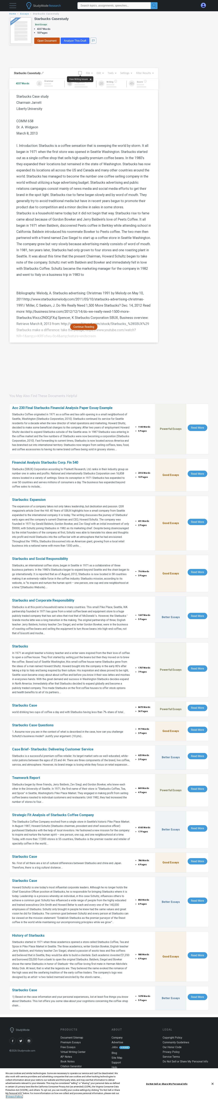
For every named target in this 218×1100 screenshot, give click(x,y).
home (12, 14)
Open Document (47, 40)
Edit (99, 73)
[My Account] (205, 5)
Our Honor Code (172, 1047)
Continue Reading (83, 326)
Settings (124, 73)
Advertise (117, 1042)
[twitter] (22, 1043)
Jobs (115, 1047)
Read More (197, 427)
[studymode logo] (49, 5)
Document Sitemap (71, 1037)
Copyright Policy (172, 1037)
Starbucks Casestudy (51, 19)
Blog (114, 1053)
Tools (111, 73)
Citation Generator (71, 1066)
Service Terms (171, 1056)
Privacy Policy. (14, 1096)
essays (24, 14)
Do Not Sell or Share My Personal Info (167, 1084)
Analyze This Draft (75, 40)
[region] (109, 1084)
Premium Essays (70, 1042)
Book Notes (67, 1061)
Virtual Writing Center (72, 1052)
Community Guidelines (176, 1042)
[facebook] (13, 1043)
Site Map (117, 1057)
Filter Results (143, 73)
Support (116, 1062)
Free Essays (67, 1047)
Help (114, 1067)
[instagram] (29, 1043)
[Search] (154, 5)
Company (117, 1037)
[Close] (212, 1084)
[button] (12, 6)
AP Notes (66, 1056)
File (88, 73)
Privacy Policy (171, 1052)
